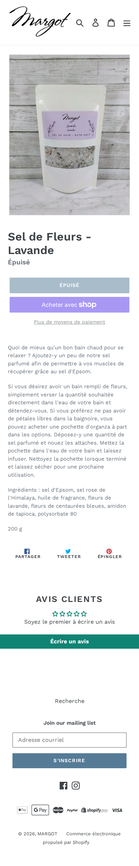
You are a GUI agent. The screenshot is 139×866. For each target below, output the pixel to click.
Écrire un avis (69, 641)
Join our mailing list (69, 723)
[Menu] (127, 23)
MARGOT (47, 833)
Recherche (69, 701)
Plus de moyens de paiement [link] (69, 322)
